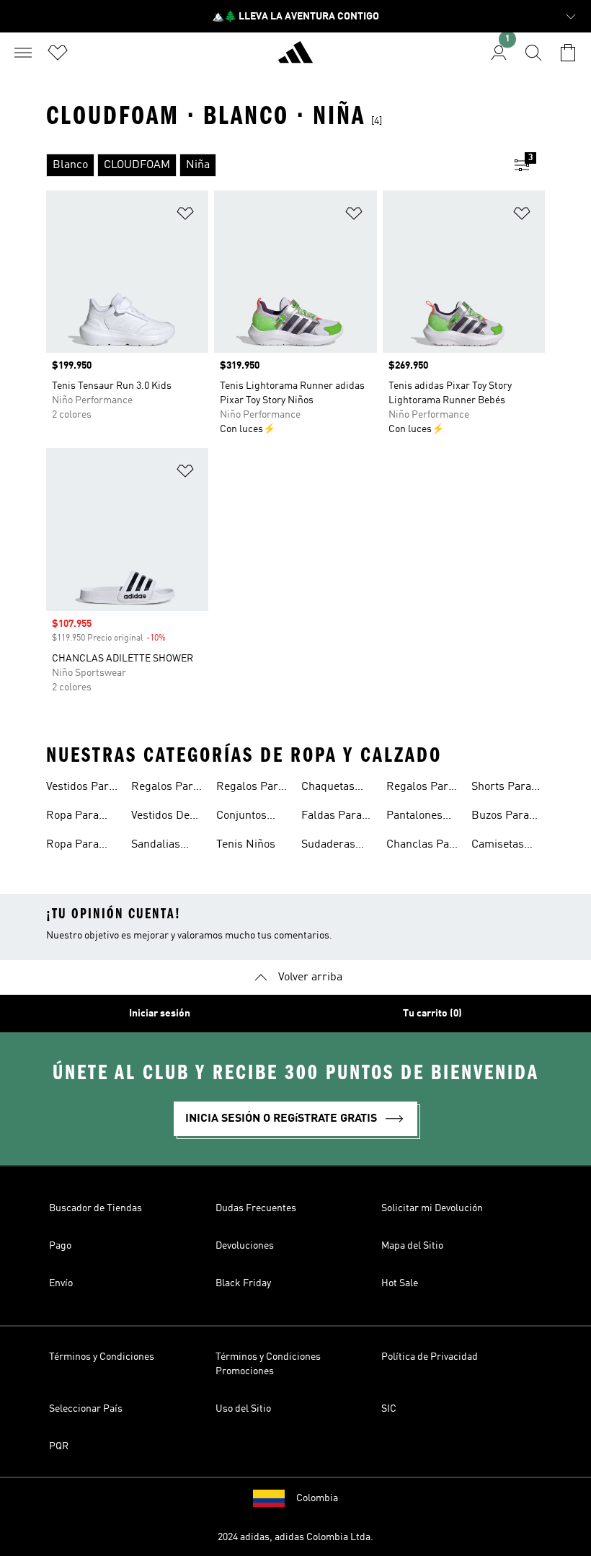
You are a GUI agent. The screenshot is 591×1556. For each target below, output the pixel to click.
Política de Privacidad (429, 1357)
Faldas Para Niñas (331, 817)
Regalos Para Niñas (165, 788)
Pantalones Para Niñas (414, 817)
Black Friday (243, 1283)
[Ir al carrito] (568, 52)
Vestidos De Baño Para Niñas (160, 817)
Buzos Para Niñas (500, 817)
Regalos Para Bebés (250, 788)
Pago (60, 1246)
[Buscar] (533, 52)
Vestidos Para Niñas (80, 788)
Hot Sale (399, 1283)
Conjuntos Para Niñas (244, 817)
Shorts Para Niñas (501, 788)
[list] (272, 165)
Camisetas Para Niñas (499, 846)
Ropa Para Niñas (72, 817)
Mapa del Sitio (412, 1246)
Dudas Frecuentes (255, 1208)
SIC (388, 1409)
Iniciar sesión (159, 1013)
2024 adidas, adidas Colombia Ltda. (295, 1537)
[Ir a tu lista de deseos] (57, 52)
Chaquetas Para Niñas (329, 788)
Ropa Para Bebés (72, 846)
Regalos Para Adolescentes (420, 788)
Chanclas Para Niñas (423, 846)
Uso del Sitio (243, 1409)
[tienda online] (295, 58)
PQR (58, 1446)
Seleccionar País (86, 1409)
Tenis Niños (245, 844)
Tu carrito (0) (432, 1013)
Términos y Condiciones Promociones (268, 1364)
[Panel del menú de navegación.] (23, 52)
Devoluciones (244, 1246)
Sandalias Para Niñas (159, 846)
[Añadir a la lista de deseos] (185, 216)
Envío (61, 1283)
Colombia (317, 1498)
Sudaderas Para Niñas (329, 846)
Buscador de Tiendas (95, 1208)
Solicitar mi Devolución (432, 1208)
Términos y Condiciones (101, 1357)
